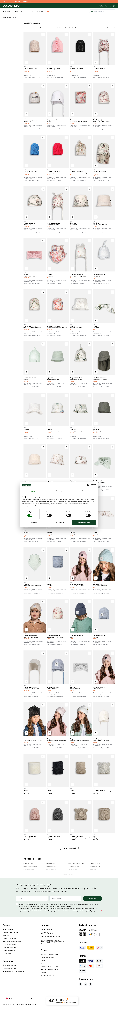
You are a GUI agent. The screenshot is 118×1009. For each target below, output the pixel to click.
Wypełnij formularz (47, 929)
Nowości (40, 11)
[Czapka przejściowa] (34, 48)
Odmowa (34, 522)
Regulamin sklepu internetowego (13, 971)
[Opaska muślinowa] (104, 461)
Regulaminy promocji (9, 965)
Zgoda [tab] (33, 491)
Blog (42, 963)
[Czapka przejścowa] (34, 816)
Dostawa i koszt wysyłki (10, 932)
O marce (43, 960)
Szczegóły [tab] (59, 491)
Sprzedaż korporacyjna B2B (50, 969)
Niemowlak (6, 11)
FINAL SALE (6, 1)
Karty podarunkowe (9, 944)
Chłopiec (30, 11)
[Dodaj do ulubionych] (43, 34)
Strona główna (7, 17)
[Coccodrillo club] (101, 6)
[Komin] (81, 100)
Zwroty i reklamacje (9, 938)
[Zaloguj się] (106, 6)
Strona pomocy (8, 929)
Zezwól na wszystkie (84, 522)
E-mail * (20, 898)
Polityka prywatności (9, 968)
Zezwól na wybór (59, 522)
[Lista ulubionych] (110, 6)
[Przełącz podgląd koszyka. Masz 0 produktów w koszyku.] (114, 6)
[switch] (49, 515)
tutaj (98, 911)
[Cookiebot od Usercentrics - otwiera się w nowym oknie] (88, 485)
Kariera (43, 972)
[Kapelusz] (81, 203)
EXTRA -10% (27, 1)
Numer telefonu (57, 898)
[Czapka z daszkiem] (58, 100)
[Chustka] (58, 254)
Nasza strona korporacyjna (50, 954)
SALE (48, 11)
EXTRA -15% (16, 1)
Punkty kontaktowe (47, 957)
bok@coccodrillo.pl (50, 936)
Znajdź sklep (7, 954)
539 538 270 (47, 933)
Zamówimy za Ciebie (9, 947)
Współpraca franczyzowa (49, 966)
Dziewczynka (18, 11)
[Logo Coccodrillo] (11, 5)
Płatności (6, 935)
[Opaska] (34, 254)
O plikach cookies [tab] (84, 491)
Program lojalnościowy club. (12, 941)
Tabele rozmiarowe (9, 950)
